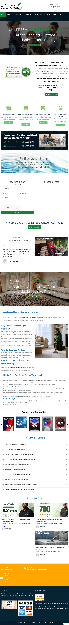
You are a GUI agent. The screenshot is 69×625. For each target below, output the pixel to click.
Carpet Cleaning (8, 114)
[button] (2, 72)
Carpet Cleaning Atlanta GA (41, 603)
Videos (54, 14)
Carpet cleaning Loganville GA (46, 608)
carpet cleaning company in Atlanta (28, 317)
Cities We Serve (44, 14)
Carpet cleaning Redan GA (53, 605)
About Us (9, 14)
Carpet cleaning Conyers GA (48, 606)
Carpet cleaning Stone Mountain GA (56, 603)
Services (18, 14)
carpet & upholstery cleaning (47, 71)
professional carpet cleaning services (16, 332)
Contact (3, 19)
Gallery (36, 14)
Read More (4, 526)
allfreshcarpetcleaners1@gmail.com (37, 569)
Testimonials (28, 14)
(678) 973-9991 (55, 7)
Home (3, 14)
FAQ (60, 14)
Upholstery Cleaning (43, 114)
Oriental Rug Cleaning (26, 114)
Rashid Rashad (8, 528)
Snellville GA (50, 609)
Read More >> (23, 597)
